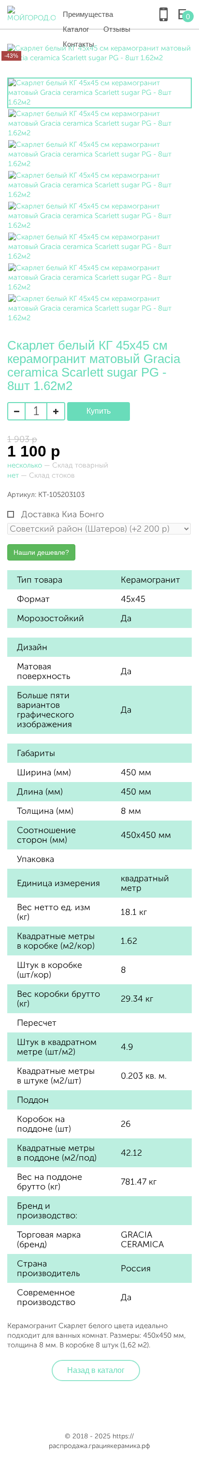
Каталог (76, 29)
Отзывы (116, 29)
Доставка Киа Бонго (61, 514)
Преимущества (88, 14)
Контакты (78, 44)
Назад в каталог (96, 1370)
